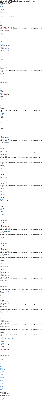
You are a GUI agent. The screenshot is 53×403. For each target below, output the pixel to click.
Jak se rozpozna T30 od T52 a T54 (4, 214)
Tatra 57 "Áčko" (2, 59)
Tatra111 (4, 144)
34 (0, 87)
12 (0, 202)
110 (0, 64)
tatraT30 (8, 236)
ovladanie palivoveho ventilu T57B (4, 266)
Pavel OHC (4, 45)
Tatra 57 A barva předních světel (3, 261)
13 (0, 203)
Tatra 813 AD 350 (2, 322)
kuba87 (4, 195)
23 (0, 124)
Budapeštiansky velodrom (3, 302)
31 (0, 80)
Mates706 (8, 275)
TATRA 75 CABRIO (9, 331)
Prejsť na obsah (2, 4)
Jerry (3, 256)
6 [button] (0, 22)
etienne (4, 27)
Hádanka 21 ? (1, 176)
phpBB (4, 400)
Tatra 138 (1, 49)
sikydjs (4, 323)
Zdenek (8, 321)
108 (0, 63)
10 (0, 298)
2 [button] (0, 19)
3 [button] (0, 363)
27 (0, 77)
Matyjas (4, 35)
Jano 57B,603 (8, 82)
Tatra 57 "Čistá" (2, 199)
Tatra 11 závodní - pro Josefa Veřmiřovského (5, 44)
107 (0, 62)
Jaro (7, 249)
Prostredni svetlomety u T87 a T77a (4, 93)
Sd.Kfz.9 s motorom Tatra (3, 109)
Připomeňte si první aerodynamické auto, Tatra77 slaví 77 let (6, 338)
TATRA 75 (1, 74)
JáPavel (8, 67)
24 (0, 125)
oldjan (3, 282)
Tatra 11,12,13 (1, 227)
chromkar (8, 107)
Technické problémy (12, 27)
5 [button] (0, 21)
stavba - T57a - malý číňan (3, 166)
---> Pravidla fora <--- (2, 26)
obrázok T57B (1, 276)
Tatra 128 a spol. (2, 129)
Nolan (3, 161)
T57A (3, 303)
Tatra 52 (1, 250)
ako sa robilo (1, 209)
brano (8, 137)
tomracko (8, 355)
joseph (8, 220)
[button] (1, 366)
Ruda (3, 156)
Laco (3, 272)
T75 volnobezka (2, 189)
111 (0, 65)
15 (0, 204)
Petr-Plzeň (4, 184)
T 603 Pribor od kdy (2, 171)
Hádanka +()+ (1, 238)
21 (0, 123)
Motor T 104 (1, 114)
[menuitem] (2, 7)
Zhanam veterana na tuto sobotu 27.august (5, 150)
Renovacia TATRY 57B (2, 313)
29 (0, 78)
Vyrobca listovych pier (2, 333)
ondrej (3, 50)
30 (0, 79)
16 (0, 205)
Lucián (8, 291)
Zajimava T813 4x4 (2, 348)
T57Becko (8, 187)
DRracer (4, 94)
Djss (3, 151)
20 (0, 122)
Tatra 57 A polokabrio (2, 194)
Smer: (15, 357)
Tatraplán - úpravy (2, 99)
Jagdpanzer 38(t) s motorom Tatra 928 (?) (4, 138)
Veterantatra (4, 228)
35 (0, 88)
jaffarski (4, 288)
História (1, 14)
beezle (3, 344)
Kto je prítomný (2, 390)
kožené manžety (2, 343)
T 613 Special (1, 119)
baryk (3, 328)
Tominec (4, 69)
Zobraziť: (1, 357)
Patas (8, 48)
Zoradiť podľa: (7, 357)
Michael (4, 60)
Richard (4, 251)
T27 (0, 271)
